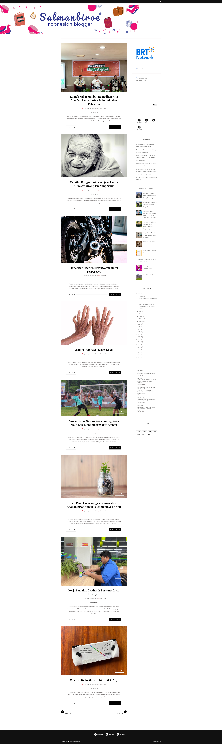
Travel (127, 36)
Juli (140, 311)
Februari (141, 319)
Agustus (141, 296)
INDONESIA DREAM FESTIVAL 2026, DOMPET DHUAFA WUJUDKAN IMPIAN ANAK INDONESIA (146, 158)
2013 (139, 354)
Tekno (114, 36)
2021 (139, 334)
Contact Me (106, 36)
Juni (140, 314)
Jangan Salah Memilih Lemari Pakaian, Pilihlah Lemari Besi (149, 235)
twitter (146, 122)
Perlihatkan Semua (153, 415)
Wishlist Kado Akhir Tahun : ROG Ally (94, 680)
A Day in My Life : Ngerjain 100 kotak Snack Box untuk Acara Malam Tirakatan (146, 381)
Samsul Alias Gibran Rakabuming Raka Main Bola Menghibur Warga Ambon (94, 423)
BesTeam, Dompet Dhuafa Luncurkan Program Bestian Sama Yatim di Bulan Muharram (146, 177)
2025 (139, 324)
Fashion (144, 431)
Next (121, 87)
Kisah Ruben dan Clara (149, 275)
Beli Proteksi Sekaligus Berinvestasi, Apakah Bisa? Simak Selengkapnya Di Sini (94, 505)
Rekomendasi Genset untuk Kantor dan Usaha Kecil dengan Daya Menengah (146, 409)
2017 (139, 344)
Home (88, 36)
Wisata (143, 434)
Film (120, 36)
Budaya (138, 431)
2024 (139, 326)
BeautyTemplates (75, 741)
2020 (139, 337)
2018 (139, 342)
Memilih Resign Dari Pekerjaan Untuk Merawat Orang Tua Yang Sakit (94, 184)
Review (138, 434)
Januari (141, 321)
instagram (139, 129)
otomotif (150, 434)
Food (134, 36)
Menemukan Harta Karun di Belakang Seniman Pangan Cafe (150, 205)
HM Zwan (140, 378)
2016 (139, 347)
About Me (96, 36)
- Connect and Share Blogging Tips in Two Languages (146, 388)
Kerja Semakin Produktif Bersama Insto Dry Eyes (93, 592)
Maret (140, 316)
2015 (139, 349)
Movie (154, 431)
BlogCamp (140, 405)
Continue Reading (115, 127)
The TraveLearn (142, 398)
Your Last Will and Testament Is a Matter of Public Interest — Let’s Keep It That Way (145, 392)
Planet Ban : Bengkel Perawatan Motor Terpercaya (93, 269)
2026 (139, 293)
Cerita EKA (140, 370)
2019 (139, 339)
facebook (139, 122)
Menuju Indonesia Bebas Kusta (93, 350)
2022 (139, 331)
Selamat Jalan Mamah (149, 241)
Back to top (156, 741)
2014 (139, 352)
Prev (117, 87)
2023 (139, 329)
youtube (154, 122)
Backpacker (146, 428)
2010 (139, 357)
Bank (152, 428)
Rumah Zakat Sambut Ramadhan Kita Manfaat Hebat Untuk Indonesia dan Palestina (94, 100)
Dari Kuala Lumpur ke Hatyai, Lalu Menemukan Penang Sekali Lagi (149, 196)
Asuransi (139, 428)
